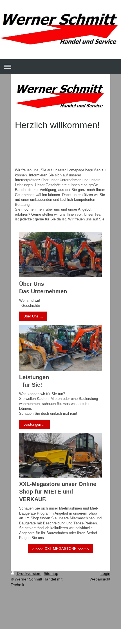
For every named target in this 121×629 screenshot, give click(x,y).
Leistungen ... (34, 424)
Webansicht (99, 579)
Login (105, 573)
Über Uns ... (33, 316)
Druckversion (28, 573)
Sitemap (51, 573)
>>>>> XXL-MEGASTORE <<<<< (60, 549)
